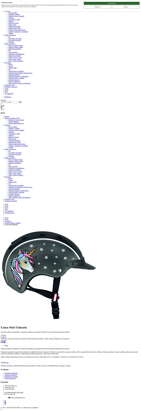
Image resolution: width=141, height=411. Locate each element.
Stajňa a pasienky (10, 44)
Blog (6, 92)
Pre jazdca (8, 62)
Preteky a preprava (10, 35)
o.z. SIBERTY (9, 94)
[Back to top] (1, 409)
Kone (6, 219)
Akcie (6, 88)
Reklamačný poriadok (11, 376)
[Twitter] (2, 342)
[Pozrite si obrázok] (50, 322)
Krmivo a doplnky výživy (12, 118)
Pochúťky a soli (9, 85)
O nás (6, 90)
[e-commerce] (3, 100)
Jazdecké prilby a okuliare (12, 223)
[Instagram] (5, 404)
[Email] (4, 342)
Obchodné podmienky (11, 373)
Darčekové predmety (11, 87)
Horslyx (7, 116)
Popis (6, 345)
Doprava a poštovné (11, 375)
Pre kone (7, 125)
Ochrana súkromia (10, 378)
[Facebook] (1, 342)
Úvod (6, 218)
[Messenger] (5, 402)
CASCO (3, 337)
